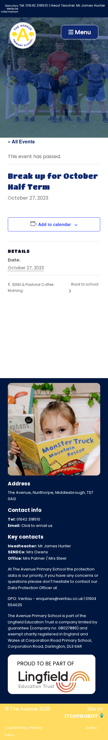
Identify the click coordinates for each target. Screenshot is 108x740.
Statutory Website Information (9, 8)
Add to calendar (54, 224)
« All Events (21, 141)
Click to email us (36, 525)
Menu (82, 32)
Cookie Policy (16, 727)
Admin (91, 727)
